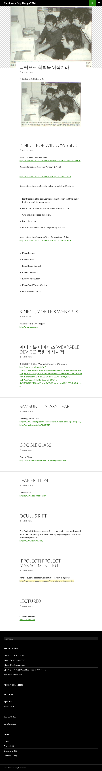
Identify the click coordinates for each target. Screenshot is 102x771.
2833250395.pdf (27, 619)
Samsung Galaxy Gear (45, 406)
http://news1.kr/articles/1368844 (35, 425)
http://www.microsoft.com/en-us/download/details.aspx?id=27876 (50, 160)
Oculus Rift (33, 515)
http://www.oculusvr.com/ (31, 540)
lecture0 (30, 601)
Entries (9, 746)
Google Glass (35, 445)
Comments (10, 751)
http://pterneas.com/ (29, 327)
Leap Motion (34, 480)
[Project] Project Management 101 (40, 563)
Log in (6, 741)
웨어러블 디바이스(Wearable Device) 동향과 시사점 (49, 349)
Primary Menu (99, 3)
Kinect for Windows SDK (48, 145)
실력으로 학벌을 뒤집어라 (44, 67)
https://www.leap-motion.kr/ (33, 495)
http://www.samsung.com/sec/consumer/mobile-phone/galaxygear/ (50, 421)
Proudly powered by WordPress (15, 768)
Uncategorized (10, 724)
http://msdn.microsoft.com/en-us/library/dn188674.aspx (45, 240)
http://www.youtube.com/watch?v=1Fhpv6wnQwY (43, 460)
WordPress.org (10, 755)
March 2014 (9, 706)
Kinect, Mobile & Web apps (49, 311)
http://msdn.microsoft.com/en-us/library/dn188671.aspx (45, 176)
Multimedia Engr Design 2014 (19, 3)
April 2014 (8, 701)
